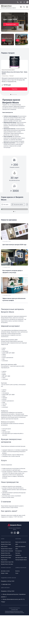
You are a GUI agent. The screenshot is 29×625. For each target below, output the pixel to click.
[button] (10, 94)
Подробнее (14, 89)
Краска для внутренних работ (9, 339)
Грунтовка (4, 383)
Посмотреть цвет (11, 24)
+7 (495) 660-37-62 (6, 584)
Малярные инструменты (8, 422)
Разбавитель (4, 411)
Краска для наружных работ (9, 364)
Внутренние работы (18, 204)
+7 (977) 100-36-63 (18, 516)
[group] (14, 209)
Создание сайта (14, 609)
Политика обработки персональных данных (14, 611)
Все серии (6, 204)
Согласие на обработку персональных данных (14, 612)
